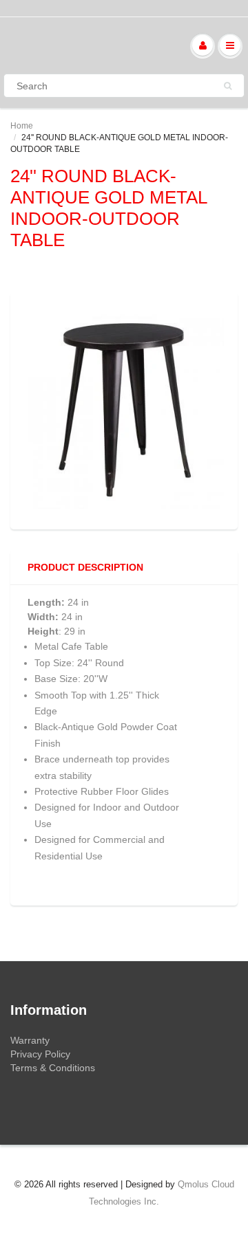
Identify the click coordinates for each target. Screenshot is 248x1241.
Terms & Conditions (52, 1067)
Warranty (30, 1040)
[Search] (227, 86)
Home (21, 126)
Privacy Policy (40, 1053)
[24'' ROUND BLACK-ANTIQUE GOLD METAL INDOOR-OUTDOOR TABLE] (124, 409)
